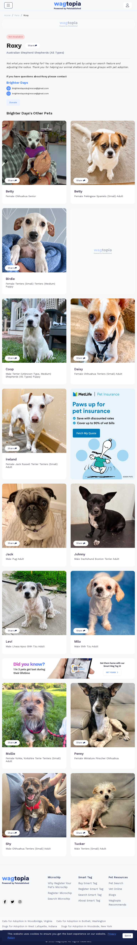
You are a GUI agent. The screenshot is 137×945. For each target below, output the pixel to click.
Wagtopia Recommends (117, 902)
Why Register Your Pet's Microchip (59, 885)
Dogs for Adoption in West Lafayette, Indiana (29, 926)
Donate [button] (13, 102)
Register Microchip (60, 893)
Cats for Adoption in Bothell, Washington (81, 921)
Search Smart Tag (90, 894)
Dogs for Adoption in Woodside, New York (86, 926)
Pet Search (116, 883)
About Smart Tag (89, 900)
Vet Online (115, 889)
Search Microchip (59, 898)
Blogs (112, 894)
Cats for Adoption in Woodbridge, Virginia (27, 921)
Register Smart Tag (90, 889)
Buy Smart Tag (87, 883)
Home (7, 15)
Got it (128, 935)
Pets (17, 15)
